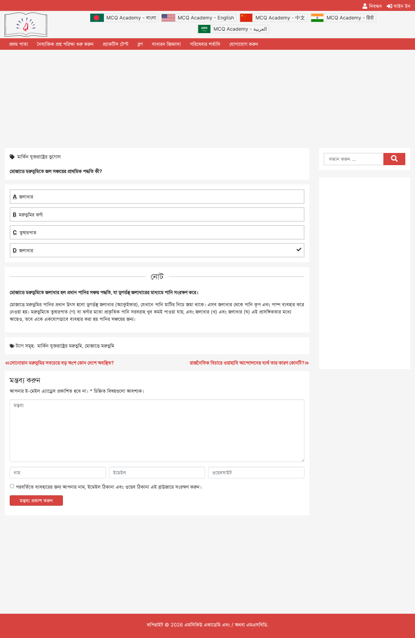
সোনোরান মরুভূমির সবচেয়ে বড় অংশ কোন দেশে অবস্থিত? (62, 363)
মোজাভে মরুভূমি (99, 346)
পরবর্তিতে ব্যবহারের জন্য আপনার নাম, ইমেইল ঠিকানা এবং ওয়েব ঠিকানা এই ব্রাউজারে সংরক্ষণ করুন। (109, 487)
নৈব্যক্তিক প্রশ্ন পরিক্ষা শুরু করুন (65, 44)
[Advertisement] (207, 98)
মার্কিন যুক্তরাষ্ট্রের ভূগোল (39, 157)
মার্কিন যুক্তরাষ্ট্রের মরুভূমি (59, 346)
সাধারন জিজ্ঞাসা (166, 44)
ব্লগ (140, 44)
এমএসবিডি (256, 625)
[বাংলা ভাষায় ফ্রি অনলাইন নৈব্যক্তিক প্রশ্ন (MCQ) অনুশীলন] (26, 24)
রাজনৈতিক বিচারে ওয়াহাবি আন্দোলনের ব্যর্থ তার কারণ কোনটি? (247, 363)
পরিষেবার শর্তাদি (205, 44)
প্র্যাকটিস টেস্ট (116, 44)
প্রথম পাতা (18, 44)
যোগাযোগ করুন (243, 44)
